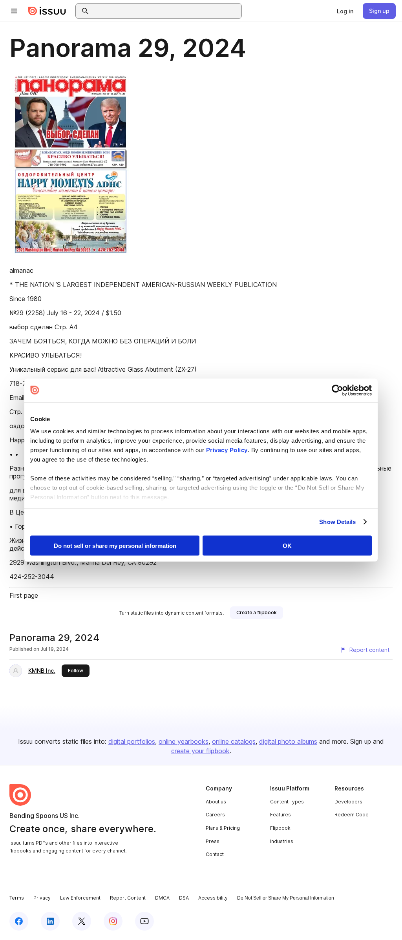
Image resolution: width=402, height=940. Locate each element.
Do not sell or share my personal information (115, 545)
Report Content (128, 898)
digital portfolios (131, 741)
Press (212, 841)
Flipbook (280, 828)
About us (216, 802)
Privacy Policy (227, 450)
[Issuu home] (47, 11)
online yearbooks (183, 741)
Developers (348, 802)
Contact (215, 854)
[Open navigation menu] (14, 11)
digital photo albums (288, 741)
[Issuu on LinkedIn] (50, 921)
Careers (215, 815)
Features (280, 815)
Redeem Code (351, 815)
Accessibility (213, 898)
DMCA (162, 898)
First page (23, 595)
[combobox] (165, 11)
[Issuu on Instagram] (113, 921)
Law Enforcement (80, 898)
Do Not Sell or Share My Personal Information (285, 898)
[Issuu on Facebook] (18, 921)
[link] (345, 11)
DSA (184, 898)
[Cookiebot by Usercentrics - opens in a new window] (337, 390)
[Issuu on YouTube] (144, 921)
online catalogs (234, 741)
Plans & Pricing (223, 828)
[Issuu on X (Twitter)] (81, 921)
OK (287, 545)
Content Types (287, 802)
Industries (281, 841)
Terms (16, 898)
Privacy (42, 898)
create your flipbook (200, 751)
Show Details (337, 521)
